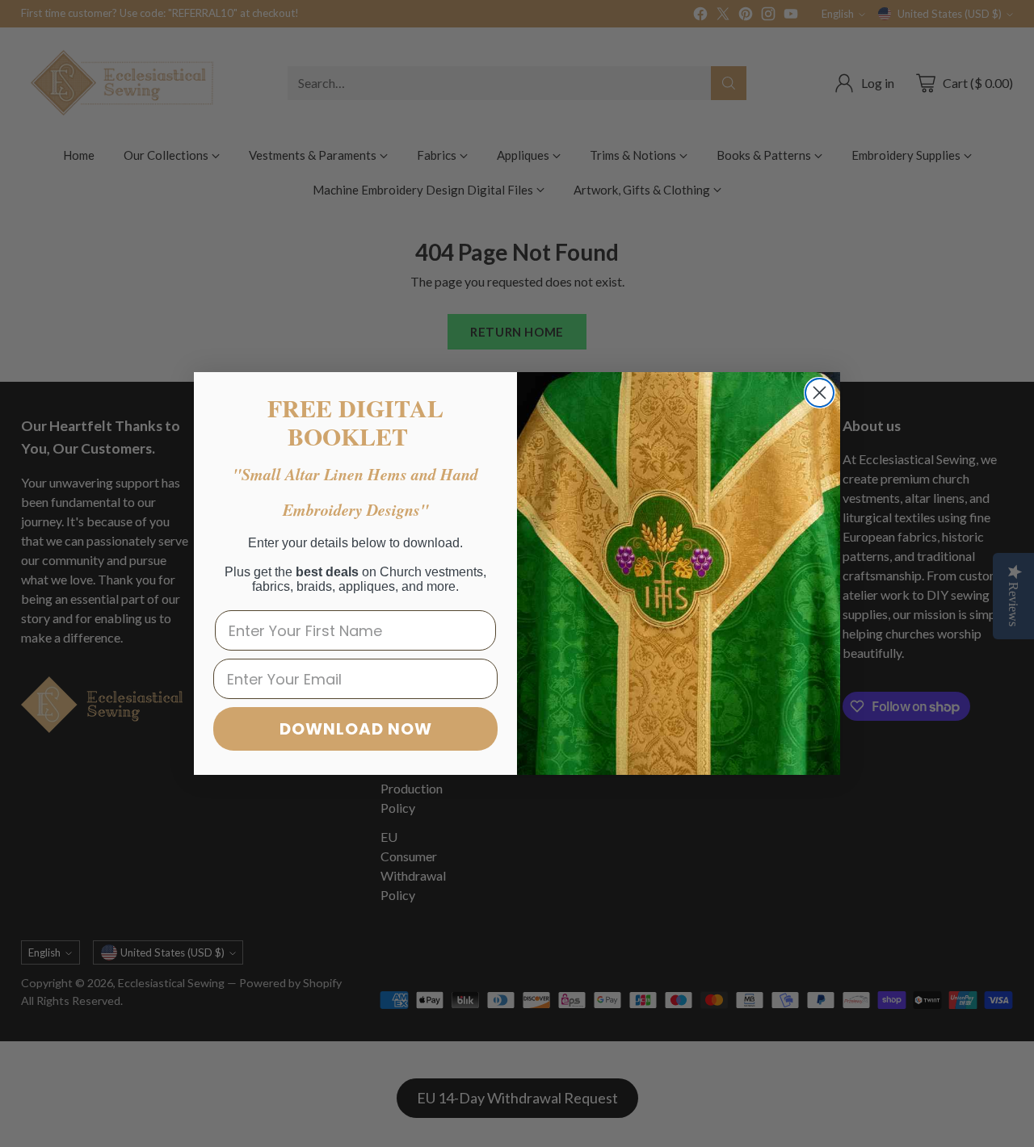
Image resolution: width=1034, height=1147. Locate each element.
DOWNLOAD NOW (356, 729)
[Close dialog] (819, 393)
